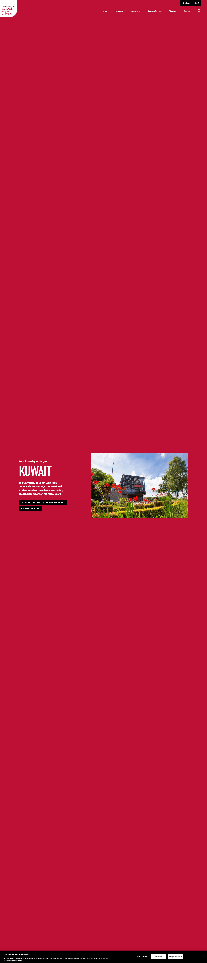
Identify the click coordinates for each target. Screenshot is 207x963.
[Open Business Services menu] (156, 11)
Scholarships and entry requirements (43, 502)
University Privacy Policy (13, 960)
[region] (103, 957)
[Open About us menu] (174, 11)
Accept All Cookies (175, 956)
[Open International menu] (137, 11)
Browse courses (30, 508)
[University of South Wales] (8, 8)
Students (186, 3)
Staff (197, 3)
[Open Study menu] (107, 11)
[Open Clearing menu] (189, 11)
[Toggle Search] (199, 10)
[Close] (203, 956)
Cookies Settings (141, 956)
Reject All (158, 956)
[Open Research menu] (120, 11)
